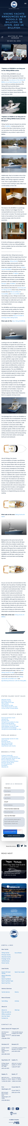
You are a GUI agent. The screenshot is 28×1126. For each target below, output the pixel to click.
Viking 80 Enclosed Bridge (8, 727)
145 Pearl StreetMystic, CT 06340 (16, 1078)
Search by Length (20, 972)
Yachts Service (6, 992)
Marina (17, 992)
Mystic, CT (14, 1074)
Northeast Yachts (6, 701)
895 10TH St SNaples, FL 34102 (6, 1078)
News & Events (6, 997)
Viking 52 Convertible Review (9, 757)
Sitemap (17, 1010)
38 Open (3, 283)
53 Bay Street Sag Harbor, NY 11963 (5, 1065)
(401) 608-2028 (16, 1051)
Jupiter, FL (15, 1060)
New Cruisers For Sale (7, 702)
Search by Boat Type (7, 981)
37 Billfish (16, 273)
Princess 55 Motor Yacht (8, 717)
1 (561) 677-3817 (16, 1067)
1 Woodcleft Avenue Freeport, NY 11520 (17, 1032)
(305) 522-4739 (16, 1092)
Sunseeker (4, 765)
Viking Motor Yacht (6, 744)
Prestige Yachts (6, 959)
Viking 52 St (4, 719)
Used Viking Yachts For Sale (9, 706)
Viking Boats (5, 704)
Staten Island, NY (6, 1028)
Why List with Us (6, 1012)
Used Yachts (5, 968)
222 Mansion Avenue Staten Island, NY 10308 (6, 1034)
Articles (17, 1001)
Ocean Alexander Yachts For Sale (10, 758)
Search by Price (6, 983)
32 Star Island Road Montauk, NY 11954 (5, 1050)
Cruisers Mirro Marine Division (9, 761)
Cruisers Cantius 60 (6, 755)
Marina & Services (7, 988)
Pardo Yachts (5, 963)
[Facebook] (9, 1108)
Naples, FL (4, 1074)
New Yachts (5, 949)
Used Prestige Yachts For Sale (9, 738)
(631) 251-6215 (5, 1068)
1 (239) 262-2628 (6, 1081)
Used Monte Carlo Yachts (8, 746)
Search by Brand (6, 979)
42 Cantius (4, 740)
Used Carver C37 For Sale (8, 725)
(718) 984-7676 (6, 1038)
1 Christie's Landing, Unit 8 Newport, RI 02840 (19, 1048)
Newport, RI (15, 1044)
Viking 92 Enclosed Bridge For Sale (11, 729)
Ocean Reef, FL (16, 1087)
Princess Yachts (5, 741)
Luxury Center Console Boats (9, 708)
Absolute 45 (4, 767)
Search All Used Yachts (6, 972)
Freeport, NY (15, 1028)
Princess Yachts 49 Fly (7, 762)
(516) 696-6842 (6, 1100)
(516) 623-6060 (16, 1035)
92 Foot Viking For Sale (8, 759)
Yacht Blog (5, 1001)
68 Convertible (14, 291)
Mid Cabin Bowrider (7, 743)
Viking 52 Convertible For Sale (9, 722)
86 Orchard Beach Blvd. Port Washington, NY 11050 (6, 1095)
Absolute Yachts (6, 699)
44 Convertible (15, 294)
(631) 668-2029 (6, 1054)
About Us (4, 1006)
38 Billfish (8, 126)
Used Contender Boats (7, 723)
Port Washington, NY (6, 1088)
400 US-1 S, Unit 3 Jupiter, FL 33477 (17, 1064)
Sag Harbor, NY (6, 1060)
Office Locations (6, 1014)
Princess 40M (5, 720)
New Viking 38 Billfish (18, 321)
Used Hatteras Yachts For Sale (9, 726)
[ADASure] (13, 1113)
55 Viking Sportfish (6, 764)
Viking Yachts (14, 261)
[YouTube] (17, 1108)
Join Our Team (6, 1016)
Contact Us (5, 1018)
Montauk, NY (5, 1044)
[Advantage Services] (14, 1123)
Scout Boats (18, 952)
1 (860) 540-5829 (16, 1081)
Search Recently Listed (6, 976)
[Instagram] (13, 1108)
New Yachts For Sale (7, 705)
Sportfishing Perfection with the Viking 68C (13, 680)
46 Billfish (13, 283)
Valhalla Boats (6, 961)
